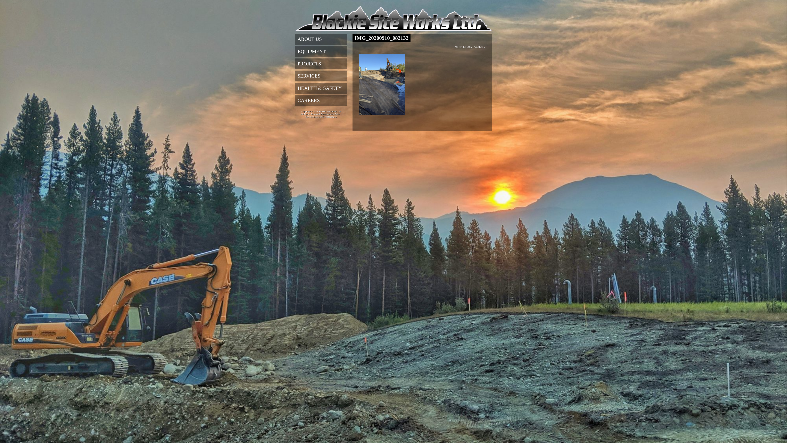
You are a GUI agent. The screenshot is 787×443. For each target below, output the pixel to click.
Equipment (312, 51)
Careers (309, 100)
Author (479, 47)
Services (309, 76)
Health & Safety (320, 88)
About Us (310, 39)
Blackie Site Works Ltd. (330, 111)
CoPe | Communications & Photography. (323, 115)
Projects (309, 63)
